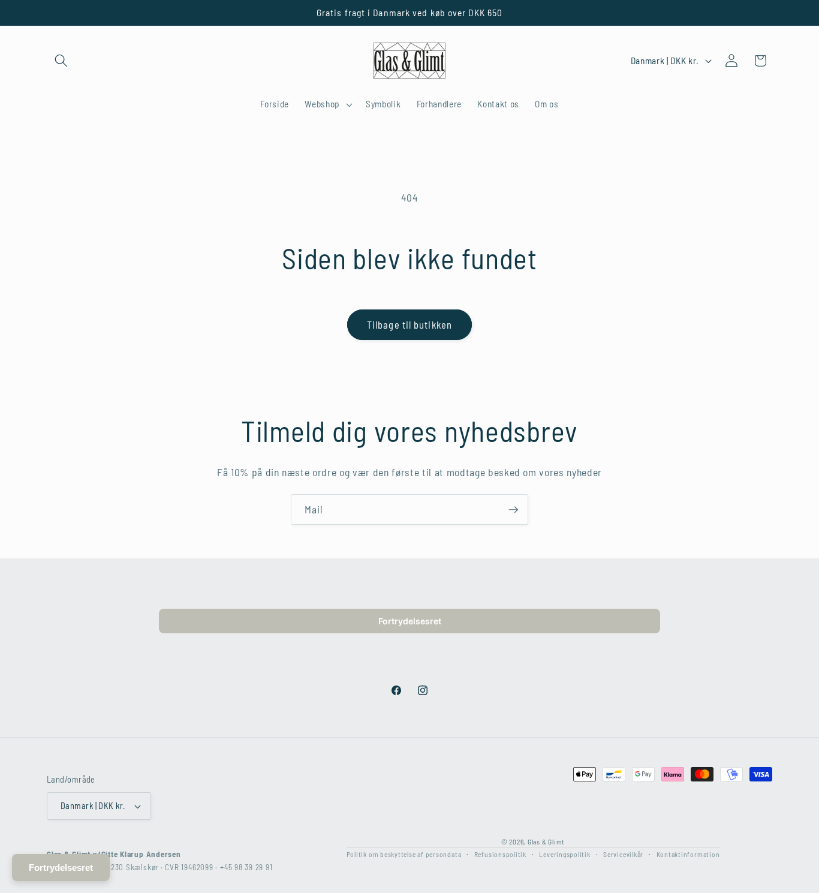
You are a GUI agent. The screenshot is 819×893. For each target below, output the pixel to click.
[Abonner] (513, 509)
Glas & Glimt (546, 841)
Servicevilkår (623, 853)
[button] (61, 60)
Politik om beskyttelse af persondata (404, 853)
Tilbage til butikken (409, 324)
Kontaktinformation (688, 853)
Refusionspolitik (500, 853)
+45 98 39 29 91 (246, 867)
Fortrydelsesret (409, 621)
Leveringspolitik (564, 853)
